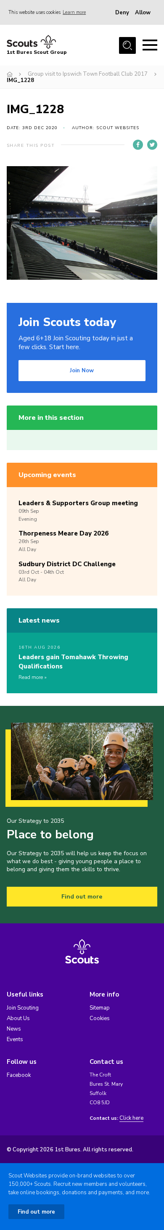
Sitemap (100, 1008)
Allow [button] (143, 12)
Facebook (19, 1075)
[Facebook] (138, 145)
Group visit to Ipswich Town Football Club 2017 (88, 74)
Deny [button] (122, 12)
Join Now (82, 370)
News (14, 1029)
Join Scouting (23, 1008)
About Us (18, 1018)
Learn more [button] (74, 12)
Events (15, 1039)
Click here (131, 1118)
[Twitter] (152, 145)
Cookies (100, 1018)
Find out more (81, 897)
